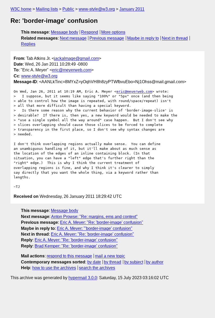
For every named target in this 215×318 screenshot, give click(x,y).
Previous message (106, 38)
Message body (64, 32)
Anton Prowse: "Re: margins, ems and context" (94, 216)
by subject (133, 262)
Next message (73, 38)
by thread (112, 262)
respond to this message (69, 256)
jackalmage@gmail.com (76, 58)
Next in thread (175, 38)
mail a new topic (110, 256)
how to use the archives (54, 268)
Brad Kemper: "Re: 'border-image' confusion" (76, 246)
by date (94, 262)
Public (68, 9)
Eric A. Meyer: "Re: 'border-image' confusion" (101, 222)
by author (154, 262)
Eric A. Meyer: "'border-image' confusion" (94, 228)
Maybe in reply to (143, 38)
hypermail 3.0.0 (82, 277)
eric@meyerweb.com (71, 70)
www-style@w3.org (97, 9)
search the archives (97, 268)
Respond (89, 32)
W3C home (20, 9)
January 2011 (131, 9)
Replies (28, 44)
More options (113, 32)
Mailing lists (47, 9)
